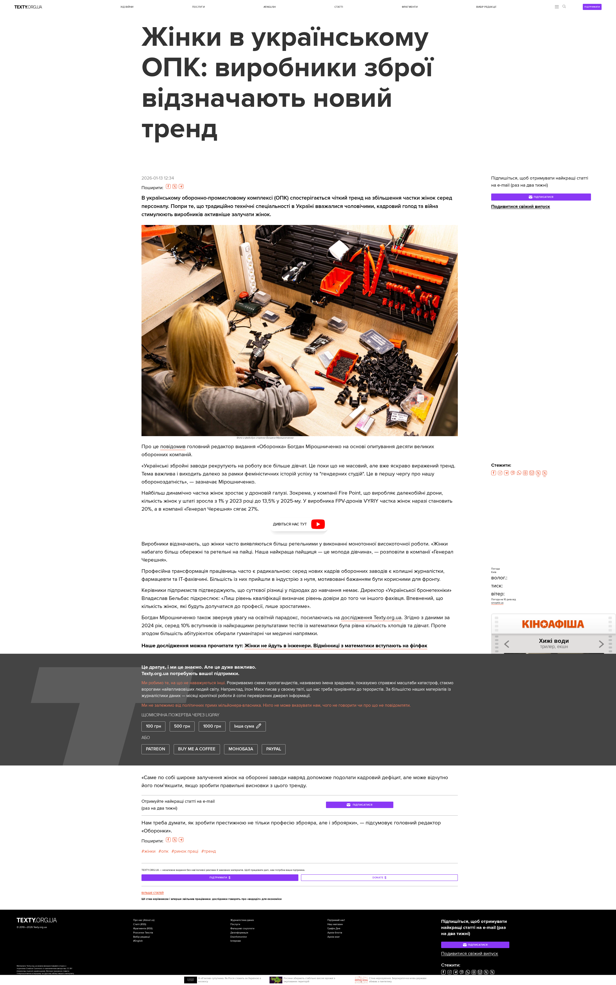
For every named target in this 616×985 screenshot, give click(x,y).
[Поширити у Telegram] (181, 186)
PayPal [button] (273, 749)
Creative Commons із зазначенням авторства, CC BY (49, 968)
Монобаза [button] (241, 749)
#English (138, 940)
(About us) (148, 920)
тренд (210, 851)
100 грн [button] (153, 726)
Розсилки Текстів (143, 932)
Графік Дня (333, 928)
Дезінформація (239, 932)
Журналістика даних (242, 920)
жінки (149, 851)
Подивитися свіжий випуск (520, 206)
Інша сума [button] (244, 726)
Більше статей (152, 893)
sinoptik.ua (497, 602)
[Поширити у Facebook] (168, 186)
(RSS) (143, 924)
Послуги (235, 924)
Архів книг (333, 936)
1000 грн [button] (212, 726)
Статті (136, 924)
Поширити (152, 187)
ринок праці (186, 851)
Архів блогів (334, 932)
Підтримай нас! (336, 920)
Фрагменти (139, 928)
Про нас (137, 920)
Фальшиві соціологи (242, 928)
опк (164, 851)
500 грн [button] (182, 726)
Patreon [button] (155, 749)
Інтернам (235, 940)
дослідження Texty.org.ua (371, 617)
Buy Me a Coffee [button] (196, 749)
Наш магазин (335, 924)
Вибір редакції (141, 936)
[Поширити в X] (174, 186)
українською (39, 971)
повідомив (173, 446)
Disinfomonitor (238, 936)
